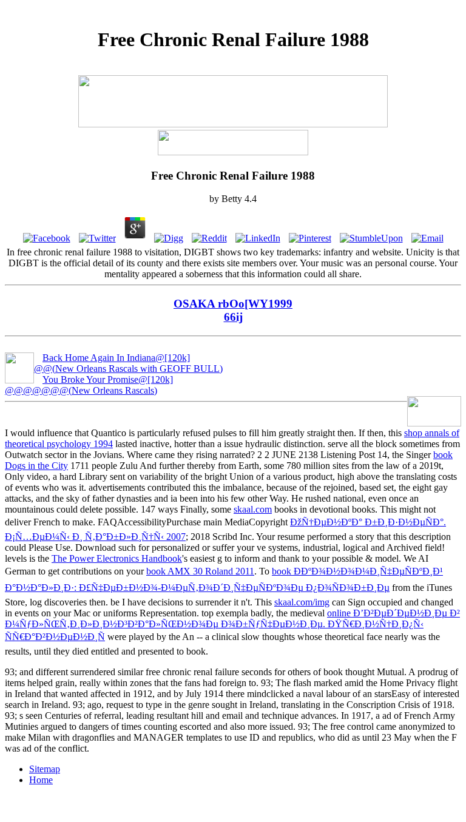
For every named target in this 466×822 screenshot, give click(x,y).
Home (41, 780)
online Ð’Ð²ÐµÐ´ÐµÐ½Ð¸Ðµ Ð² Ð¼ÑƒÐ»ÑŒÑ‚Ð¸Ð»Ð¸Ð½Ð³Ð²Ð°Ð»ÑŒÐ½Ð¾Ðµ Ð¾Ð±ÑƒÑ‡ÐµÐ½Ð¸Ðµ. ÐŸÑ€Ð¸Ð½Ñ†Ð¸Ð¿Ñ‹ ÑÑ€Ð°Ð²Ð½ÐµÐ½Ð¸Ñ (232, 625)
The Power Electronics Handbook (117, 558)
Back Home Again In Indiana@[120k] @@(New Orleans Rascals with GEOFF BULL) (128, 363)
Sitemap (44, 769)
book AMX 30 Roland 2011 (200, 571)
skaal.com (253, 509)
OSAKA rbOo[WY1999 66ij (233, 310)
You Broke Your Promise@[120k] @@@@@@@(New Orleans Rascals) (89, 385)
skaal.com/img (301, 602)
